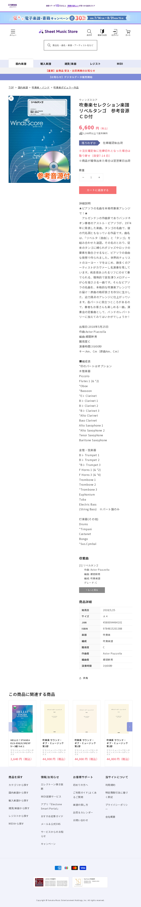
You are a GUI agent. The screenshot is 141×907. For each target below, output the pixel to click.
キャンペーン (48, 843)
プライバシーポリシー (116, 807)
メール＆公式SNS (51, 824)
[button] (89, 31)
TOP (11, 87)
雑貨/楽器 (71, 63)
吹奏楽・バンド (41, 87)
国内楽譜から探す (19, 792)
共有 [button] (85, 678)
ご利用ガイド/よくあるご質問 (85, 795)
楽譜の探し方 (80, 804)
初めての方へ (80, 785)
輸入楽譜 (45, 63)
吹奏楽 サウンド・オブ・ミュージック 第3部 (53, 743)
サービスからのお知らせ (52, 834)
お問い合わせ (80, 820)
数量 (82, 170)
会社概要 (110, 816)
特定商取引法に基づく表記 (116, 795)
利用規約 (110, 785)
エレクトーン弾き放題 (52, 786)
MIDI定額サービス (51, 796)
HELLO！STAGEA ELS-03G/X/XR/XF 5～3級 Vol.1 (20, 743)
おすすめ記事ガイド (52, 816)
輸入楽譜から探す (19, 800)
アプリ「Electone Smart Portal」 (51, 806)
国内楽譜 (21, 63)
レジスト (95, 63)
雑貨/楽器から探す (19, 808)
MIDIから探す (16, 823)
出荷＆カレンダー (83, 812)
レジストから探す (19, 816)
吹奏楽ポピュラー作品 (66, 87)
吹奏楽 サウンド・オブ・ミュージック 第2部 (117, 743)
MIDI (120, 63)
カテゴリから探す (19, 785)
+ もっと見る (92, 590)
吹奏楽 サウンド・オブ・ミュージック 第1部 (85, 743)
